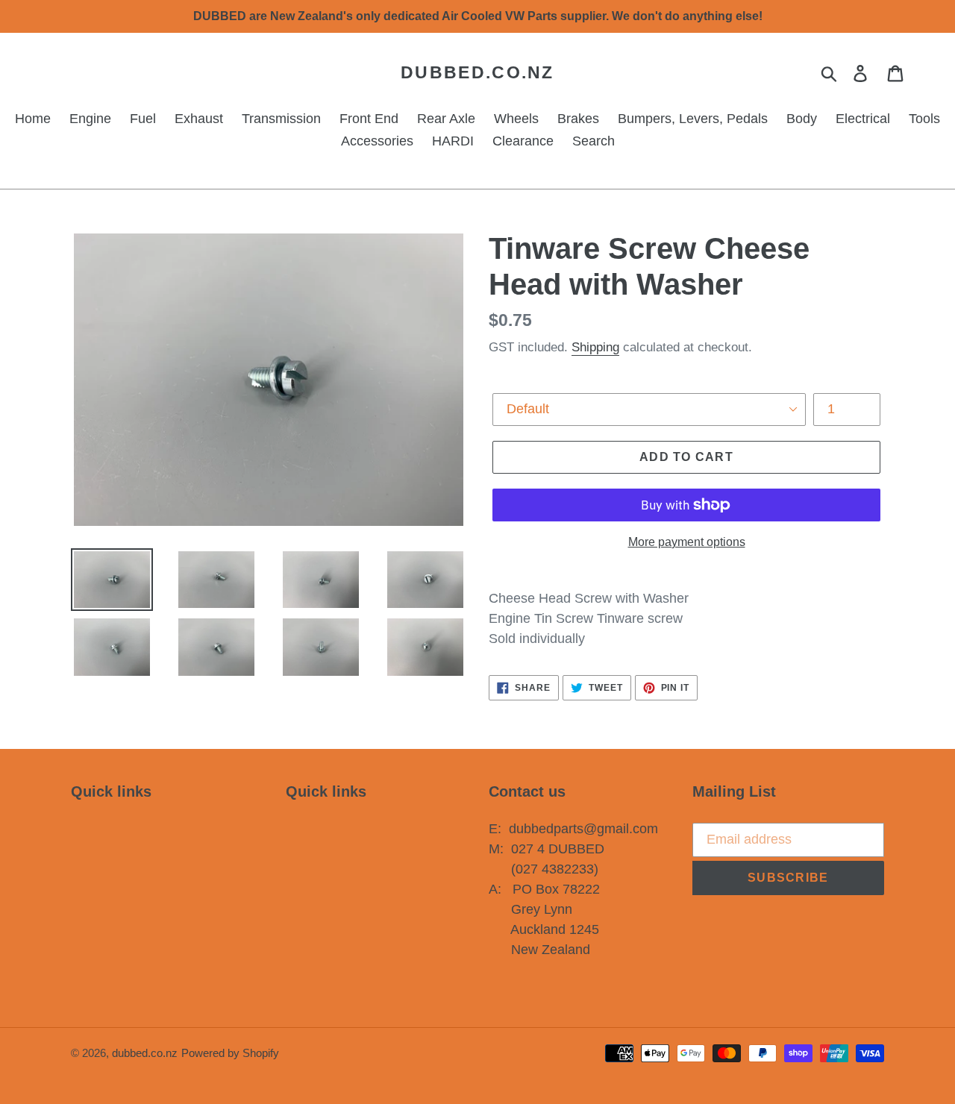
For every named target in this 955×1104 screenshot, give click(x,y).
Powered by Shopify (230, 1053)
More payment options (686, 542)
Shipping (595, 347)
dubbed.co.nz (477, 72)
